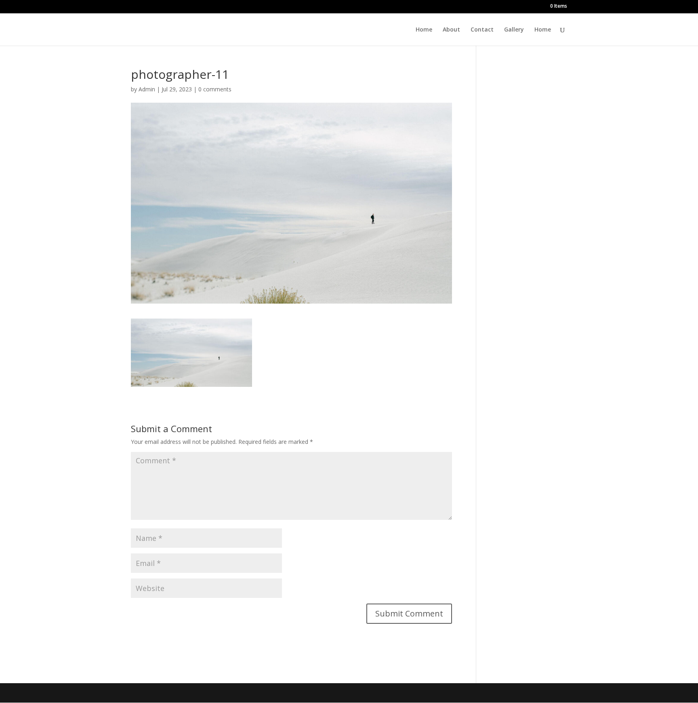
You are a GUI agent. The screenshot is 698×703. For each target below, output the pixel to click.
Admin (147, 89)
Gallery (514, 30)
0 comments (214, 89)
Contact (482, 30)
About (451, 30)
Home (424, 30)
